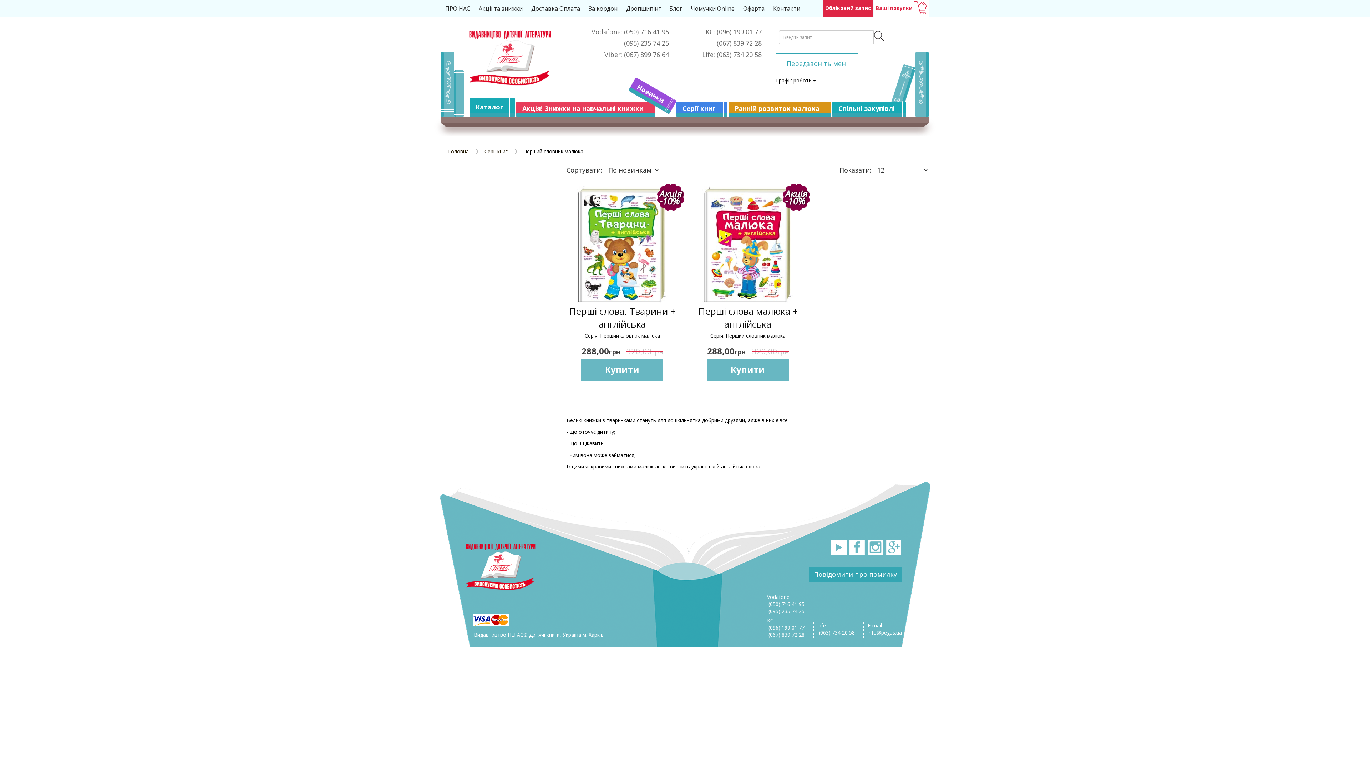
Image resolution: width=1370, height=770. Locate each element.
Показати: (855, 170)
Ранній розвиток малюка (777, 108)
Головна (458, 151)
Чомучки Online (713, 8)
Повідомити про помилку (855, 574)
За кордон (603, 8)
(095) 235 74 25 (786, 611)
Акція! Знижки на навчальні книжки (583, 108)
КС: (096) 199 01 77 (786, 624)
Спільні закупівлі (866, 108)
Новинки (651, 94)
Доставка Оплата (555, 8)
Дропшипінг (643, 8)
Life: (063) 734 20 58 (836, 629)
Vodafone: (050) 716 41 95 (786, 600)
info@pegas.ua (885, 632)
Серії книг (699, 108)
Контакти (786, 8)
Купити (622, 369)
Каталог (489, 107)
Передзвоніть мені (817, 63)
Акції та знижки (501, 8)
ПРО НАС (457, 8)
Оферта (754, 8)
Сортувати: (584, 170)
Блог (675, 8)
